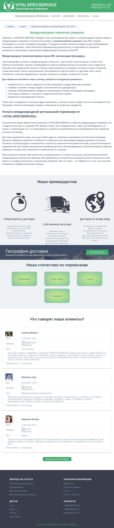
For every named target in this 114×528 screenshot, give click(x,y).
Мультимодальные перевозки (23, 494)
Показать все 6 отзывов (57, 459)
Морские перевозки (18, 491)
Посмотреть (97, 252)
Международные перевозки (32, 16)
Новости (13, 509)
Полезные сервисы (72, 487)
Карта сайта (15, 516)
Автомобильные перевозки (22, 483)
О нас (95, 16)
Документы (69, 483)
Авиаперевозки (16, 487)
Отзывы (13, 513)
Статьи (67, 491)
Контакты (83, 16)
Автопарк (68, 16)
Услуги (56, 16)
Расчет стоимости (72, 494)
